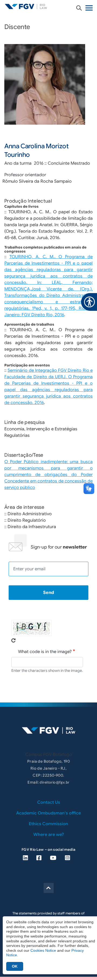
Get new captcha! (13, 640)
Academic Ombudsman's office (48, 813)
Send (48, 592)
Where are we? (48, 834)
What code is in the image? (45, 651)
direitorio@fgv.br (54, 783)
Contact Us (48, 802)
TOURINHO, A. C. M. (32, 256)
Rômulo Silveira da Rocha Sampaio (37, 181)
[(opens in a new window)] (25, 858)
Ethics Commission (48, 824)
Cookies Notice (43, 950)
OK (15, 966)
